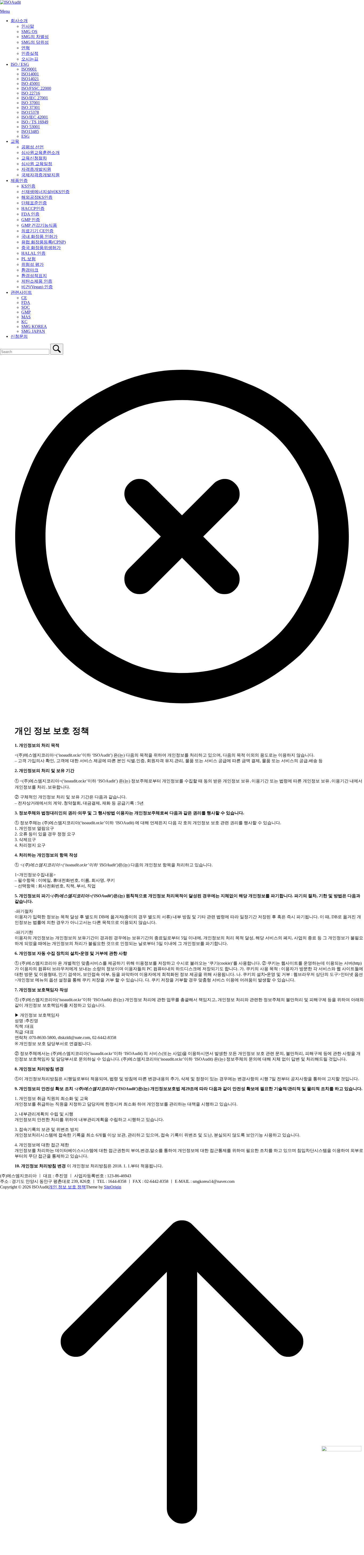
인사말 (27, 26)
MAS (26, 317)
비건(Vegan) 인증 (37, 287)
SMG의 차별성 (35, 36)
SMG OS (29, 31)
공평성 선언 (32, 147)
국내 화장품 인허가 (39, 236)
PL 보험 (28, 259)
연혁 (25, 48)
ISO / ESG (20, 64)
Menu (5, 11)
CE (24, 297)
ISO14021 (30, 78)
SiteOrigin (112, 1187)
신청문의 (19, 336)
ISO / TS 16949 (34, 122)
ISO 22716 (30, 93)
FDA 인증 (30, 214)
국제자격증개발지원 (40, 175)
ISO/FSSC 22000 (36, 88)
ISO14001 (30, 74)
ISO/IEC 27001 (34, 98)
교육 (15, 141)
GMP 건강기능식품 (39, 225)
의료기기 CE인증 (37, 231)
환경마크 (29, 270)
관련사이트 (21, 292)
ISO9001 (29, 69)
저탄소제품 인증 (36, 281)
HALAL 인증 (33, 253)
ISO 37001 (30, 102)
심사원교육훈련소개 (40, 152)
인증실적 (29, 53)
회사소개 (19, 20)
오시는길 (29, 59)
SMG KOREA (34, 326)
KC (24, 321)
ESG (25, 136)
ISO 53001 (30, 126)
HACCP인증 (33, 208)
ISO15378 (30, 112)
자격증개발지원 (36, 169)
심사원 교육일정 (36, 163)
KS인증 (28, 186)
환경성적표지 (34, 275)
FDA (25, 302)
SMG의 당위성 (35, 42)
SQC (25, 307)
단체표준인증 (34, 203)
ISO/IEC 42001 (34, 117)
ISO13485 (30, 131)
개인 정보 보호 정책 (67, 1187)
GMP (26, 312)
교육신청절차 (34, 158)
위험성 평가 (32, 264)
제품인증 (19, 180)
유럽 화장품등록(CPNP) (43, 242)
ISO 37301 (30, 107)
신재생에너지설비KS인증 (45, 191)
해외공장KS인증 (36, 197)
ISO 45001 (30, 83)
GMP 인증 (30, 219)
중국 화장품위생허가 (41, 247)
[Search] (56, 349)
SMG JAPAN (33, 331)
